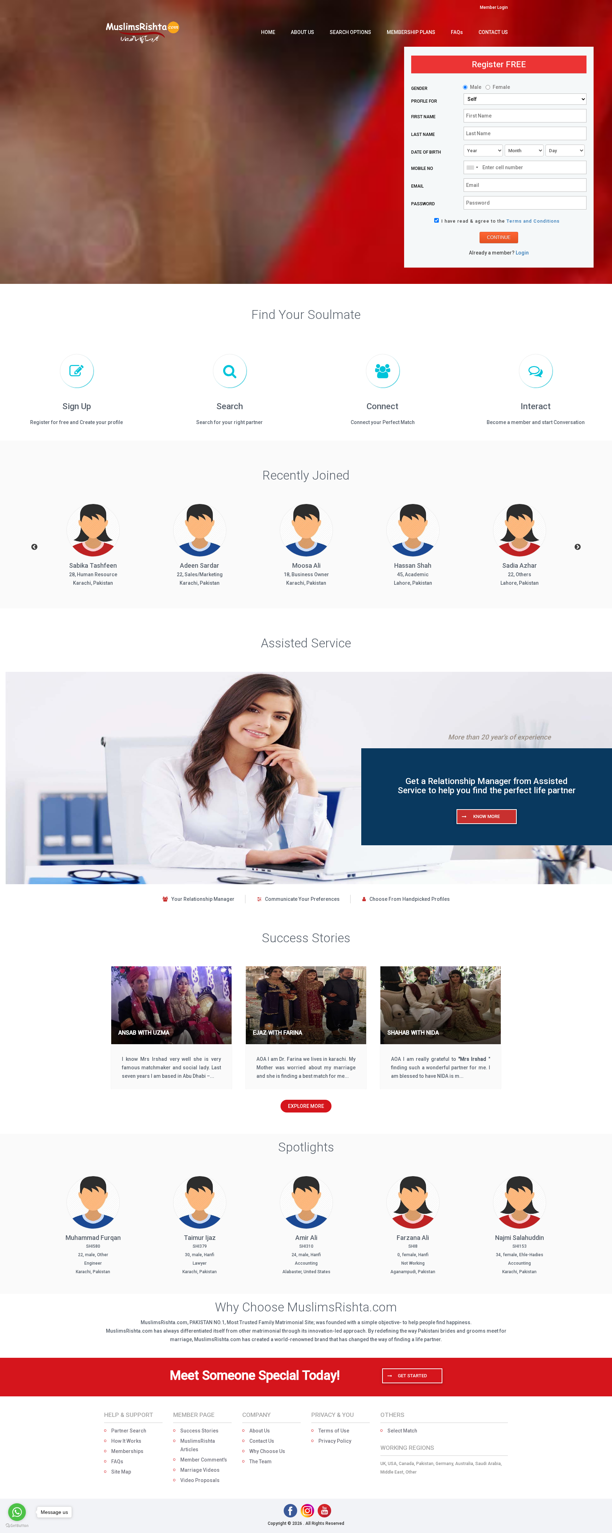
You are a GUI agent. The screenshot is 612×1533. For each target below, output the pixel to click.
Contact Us (261, 1441)
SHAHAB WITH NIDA (413, 1032)
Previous (34, 547)
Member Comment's (203, 1460)
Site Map (121, 1472)
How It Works (126, 1441)
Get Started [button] (412, 1375)
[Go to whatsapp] (17, 1512)
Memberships (127, 1451)
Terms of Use (333, 1431)
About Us (259, 1431)
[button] (494, 7)
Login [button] (522, 253)
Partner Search (128, 1431)
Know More (486, 816)
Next (577, 547)
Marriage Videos (200, 1470)
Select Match (402, 1431)
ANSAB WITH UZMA (143, 1032)
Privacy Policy (334, 1441)
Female (501, 87)
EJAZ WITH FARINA (277, 1032)
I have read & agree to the (500, 221)
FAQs (117, 1461)
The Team (260, 1461)
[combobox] (472, 167)
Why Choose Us (267, 1451)
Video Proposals (200, 1480)
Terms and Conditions (533, 221)
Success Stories (199, 1431)
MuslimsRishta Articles (197, 1445)
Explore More (306, 1106)
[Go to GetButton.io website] (17, 1525)
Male (475, 87)
